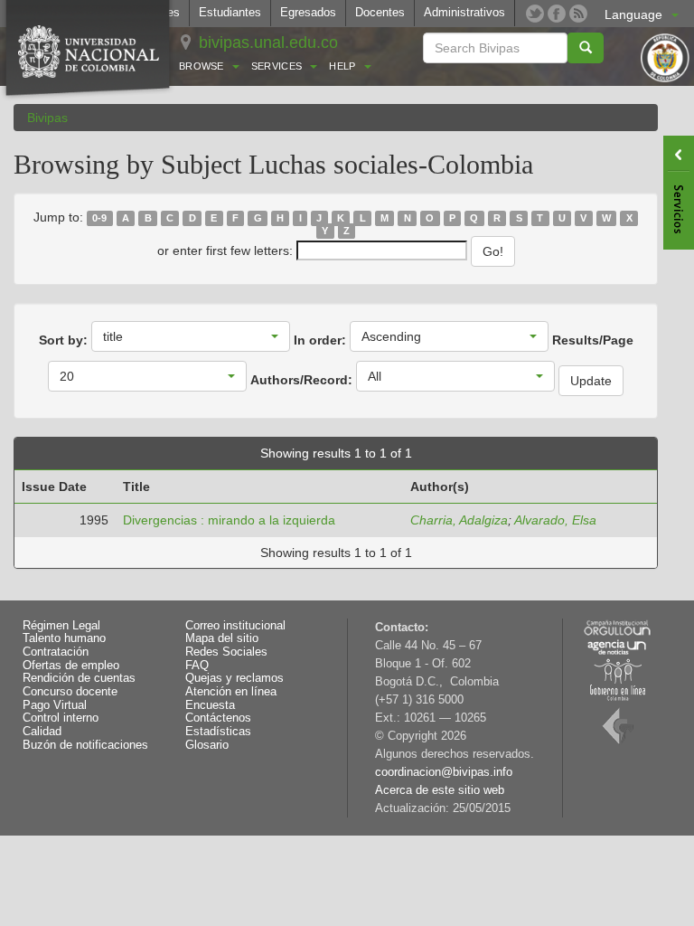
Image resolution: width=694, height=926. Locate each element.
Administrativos (464, 12)
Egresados (308, 12)
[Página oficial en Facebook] (557, 14)
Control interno (60, 718)
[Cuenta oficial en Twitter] (535, 14)
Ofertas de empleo (71, 665)
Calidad (42, 731)
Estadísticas (218, 731)
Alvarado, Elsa (555, 520)
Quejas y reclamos (234, 678)
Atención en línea (231, 691)
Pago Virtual (55, 705)
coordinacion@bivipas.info (443, 772)
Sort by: (63, 340)
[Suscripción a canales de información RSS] (578, 14)
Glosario (207, 745)
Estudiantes (230, 12)
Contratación (56, 652)
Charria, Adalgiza (459, 520)
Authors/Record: (301, 379)
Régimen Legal (61, 625)
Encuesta (210, 705)
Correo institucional (235, 625)
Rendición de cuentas (79, 678)
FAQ (197, 665)
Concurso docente (70, 691)
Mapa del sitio (221, 638)
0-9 (99, 218)
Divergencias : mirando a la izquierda (229, 520)
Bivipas (47, 117)
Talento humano (64, 638)
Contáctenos (218, 718)
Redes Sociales (226, 652)
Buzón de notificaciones (85, 745)
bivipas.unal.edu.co (268, 42)
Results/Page (592, 340)
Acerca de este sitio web (439, 790)
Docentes (380, 12)
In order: (320, 340)
